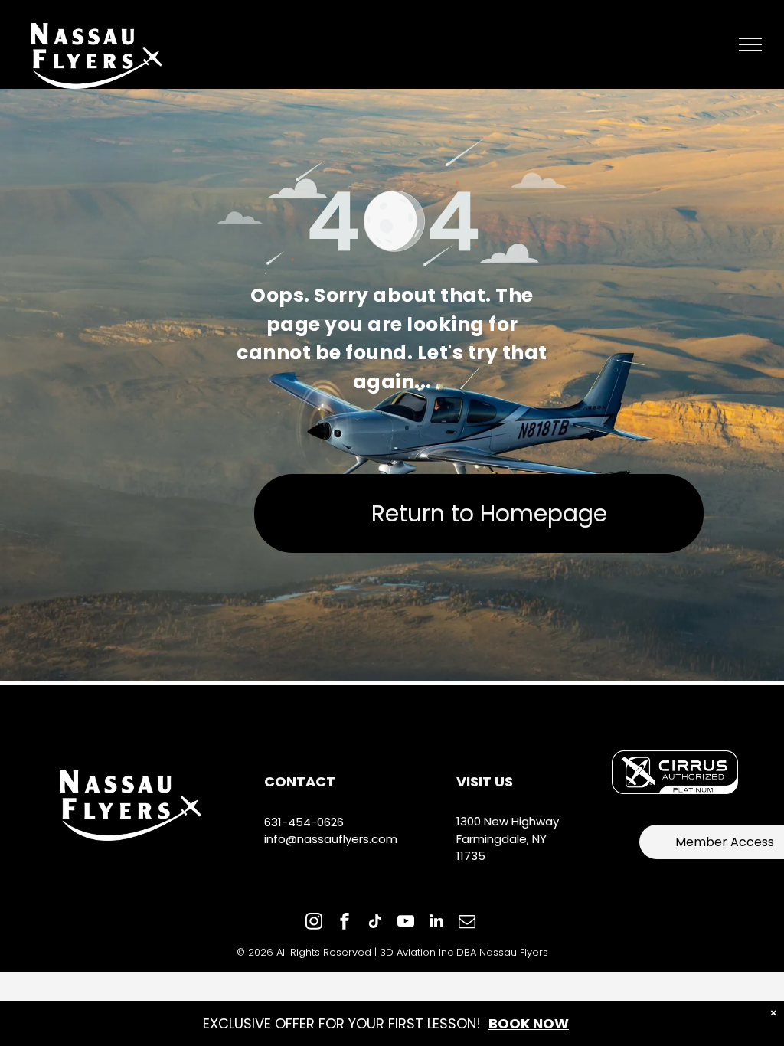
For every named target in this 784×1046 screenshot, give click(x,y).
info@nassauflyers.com (330, 839)
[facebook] (344, 923)
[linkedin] (436, 923)
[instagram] (314, 923)
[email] (467, 923)
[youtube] (406, 923)
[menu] (750, 44)
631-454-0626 (304, 822)
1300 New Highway (507, 821)
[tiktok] (375, 923)
